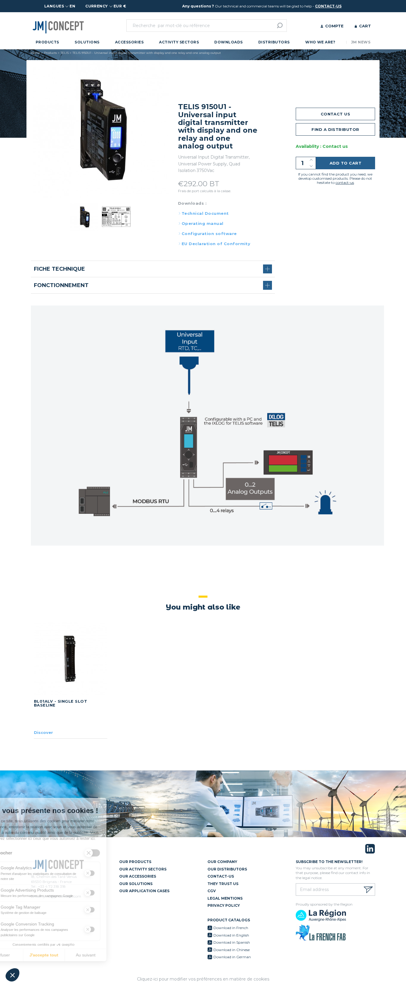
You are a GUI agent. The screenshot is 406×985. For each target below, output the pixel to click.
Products (47, 42)
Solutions (87, 42)
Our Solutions (135, 883)
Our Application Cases (144, 891)
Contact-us (220, 876)
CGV (211, 891)
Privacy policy (223, 905)
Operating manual (203, 223)
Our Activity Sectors (142, 869)
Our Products (135, 861)
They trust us (222, 883)
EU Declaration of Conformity (216, 243)
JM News (360, 42)
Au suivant (110, 955)
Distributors (274, 42)
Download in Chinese (231, 950)
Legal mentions (225, 898)
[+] (311, 160)
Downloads (228, 42)
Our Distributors (227, 869)
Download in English (231, 935)
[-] (311, 166)
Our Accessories (137, 876)
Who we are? (320, 42)
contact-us (328, 6)
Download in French (230, 928)
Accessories (129, 42)
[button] (12, 975)
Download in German (232, 957)
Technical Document (205, 213)
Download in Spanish (231, 942)
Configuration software (209, 233)
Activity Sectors (179, 42)
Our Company (222, 861)
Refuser (26, 955)
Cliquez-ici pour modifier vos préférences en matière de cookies (203, 979)
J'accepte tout (68, 955)
